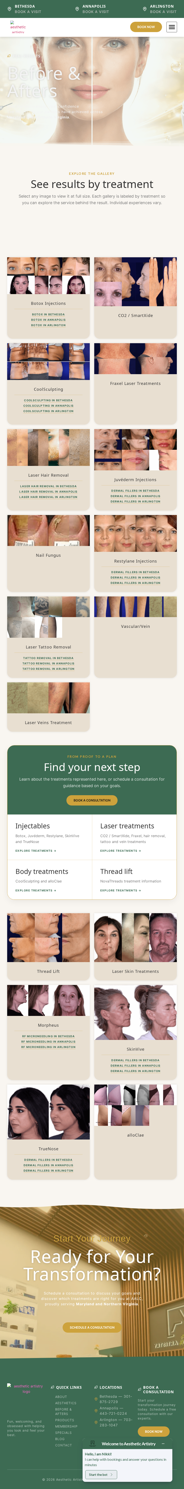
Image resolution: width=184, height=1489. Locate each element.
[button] (171, 27)
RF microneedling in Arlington (48, 1047)
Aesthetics (66, 1403)
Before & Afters (63, 1411)
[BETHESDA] (9, 9)
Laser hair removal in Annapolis (48, 491)
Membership (66, 1426)
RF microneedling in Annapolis (48, 1041)
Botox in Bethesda (48, 314)
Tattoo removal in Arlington (48, 668)
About (61, 1397)
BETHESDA (25, 6)
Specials (63, 1432)
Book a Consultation (92, 800)
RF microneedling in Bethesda (48, 1036)
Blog (60, 1439)
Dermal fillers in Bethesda (135, 490)
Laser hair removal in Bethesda (48, 486)
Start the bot (98, 1474)
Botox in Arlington (48, 325)
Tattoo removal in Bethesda (48, 658)
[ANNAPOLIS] (77, 9)
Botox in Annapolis (48, 319)
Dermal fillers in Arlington (135, 501)
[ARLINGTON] (144, 9)
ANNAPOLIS (94, 6)
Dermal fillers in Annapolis (135, 496)
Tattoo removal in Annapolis (48, 663)
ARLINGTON (162, 6)
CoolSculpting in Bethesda (48, 400)
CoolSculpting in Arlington (48, 411)
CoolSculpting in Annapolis (48, 405)
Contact (63, 1445)
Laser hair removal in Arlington (48, 497)
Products (64, 1420)
